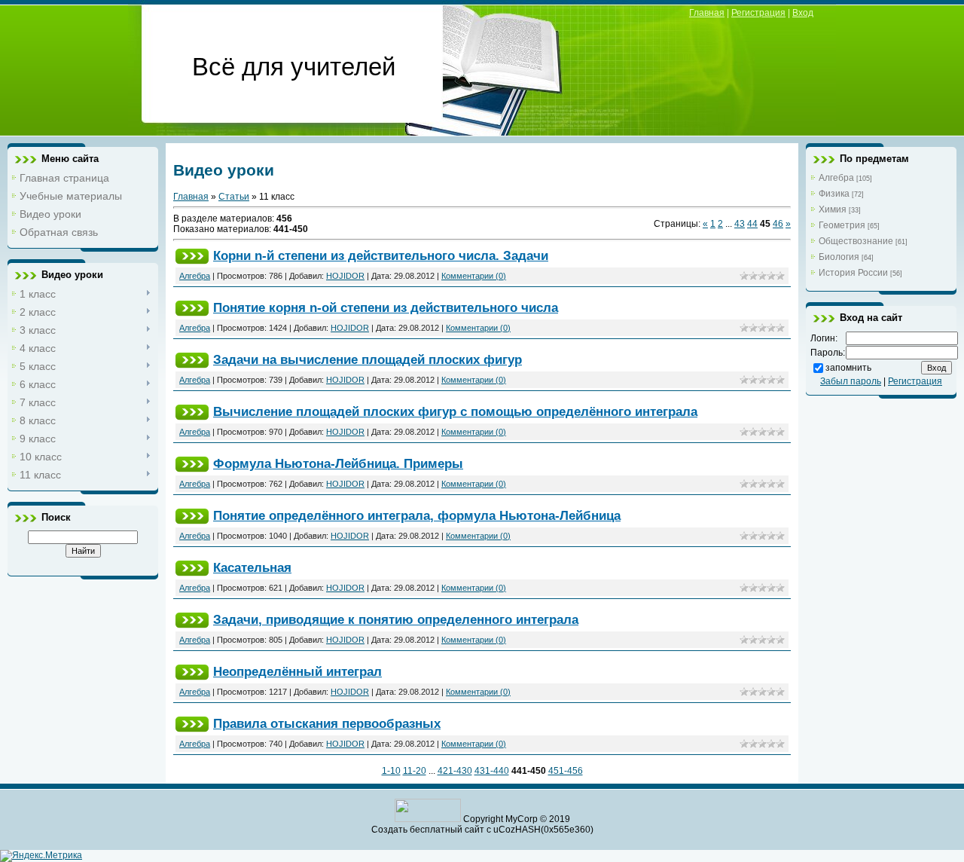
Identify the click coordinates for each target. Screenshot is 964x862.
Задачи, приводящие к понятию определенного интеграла (395, 619)
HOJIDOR (345, 275)
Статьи (233, 196)
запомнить (848, 367)
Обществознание (856, 241)
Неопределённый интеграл (297, 671)
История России (853, 272)
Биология (839, 257)
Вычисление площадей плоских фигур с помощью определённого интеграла (455, 411)
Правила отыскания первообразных (327, 723)
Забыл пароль (850, 381)
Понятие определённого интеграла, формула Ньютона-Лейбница (417, 515)
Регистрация (758, 13)
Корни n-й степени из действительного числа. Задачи (380, 255)
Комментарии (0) (473, 275)
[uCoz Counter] (428, 819)
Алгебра (194, 275)
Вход (802, 13)
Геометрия (842, 225)
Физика (834, 193)
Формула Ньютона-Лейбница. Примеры (338, 463)
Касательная (252, 567)
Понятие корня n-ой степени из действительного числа (385, 307)
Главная (707, 13)
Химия (833, 209)
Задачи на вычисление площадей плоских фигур (367, 359)
